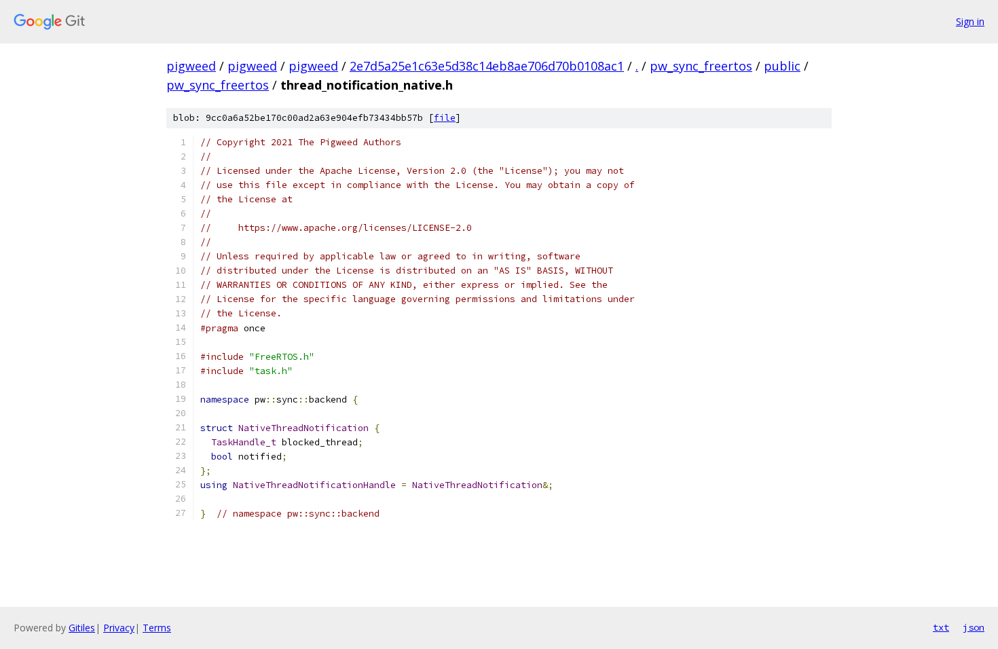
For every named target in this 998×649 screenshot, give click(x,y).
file (445, 118)
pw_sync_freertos (701, 66)
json (973, 627)
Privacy (118, 627)
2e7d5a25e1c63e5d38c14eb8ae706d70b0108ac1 (487, 66)
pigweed (191, 66)
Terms (157, 627)
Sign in (970, 21)
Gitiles (82, 627)
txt (941, 627)
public (782, 66)
